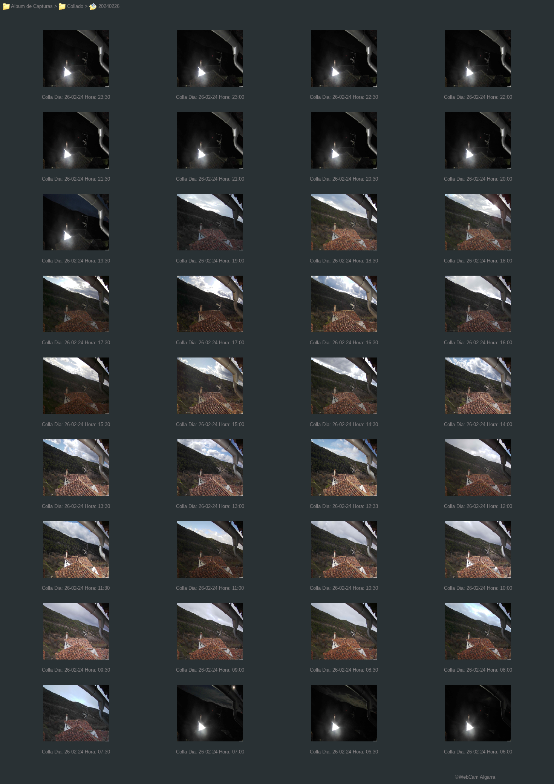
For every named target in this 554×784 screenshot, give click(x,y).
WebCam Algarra (477, 777)
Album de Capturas (31, 6)
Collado (74, 6)
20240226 (108, 6)
